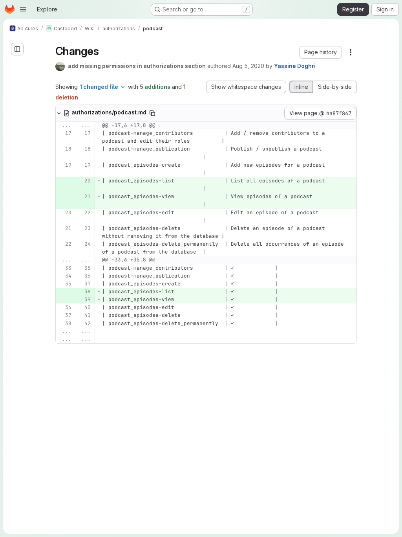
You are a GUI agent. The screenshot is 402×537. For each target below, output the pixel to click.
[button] (320, 52)
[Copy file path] (152, 113)
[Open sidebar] (17, 49)
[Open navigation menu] (23, 9)
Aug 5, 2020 (248, 66)
